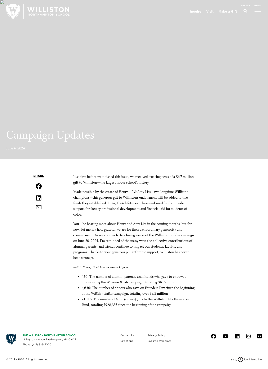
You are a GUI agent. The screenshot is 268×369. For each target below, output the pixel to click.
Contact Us (127, 335)
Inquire (195, 11)
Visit (210, 11)
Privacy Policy (156, 335)
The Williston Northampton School (50, 335)
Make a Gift (228, 11)
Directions (126, 340)
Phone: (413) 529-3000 (37, 344)
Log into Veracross (159, 340)
